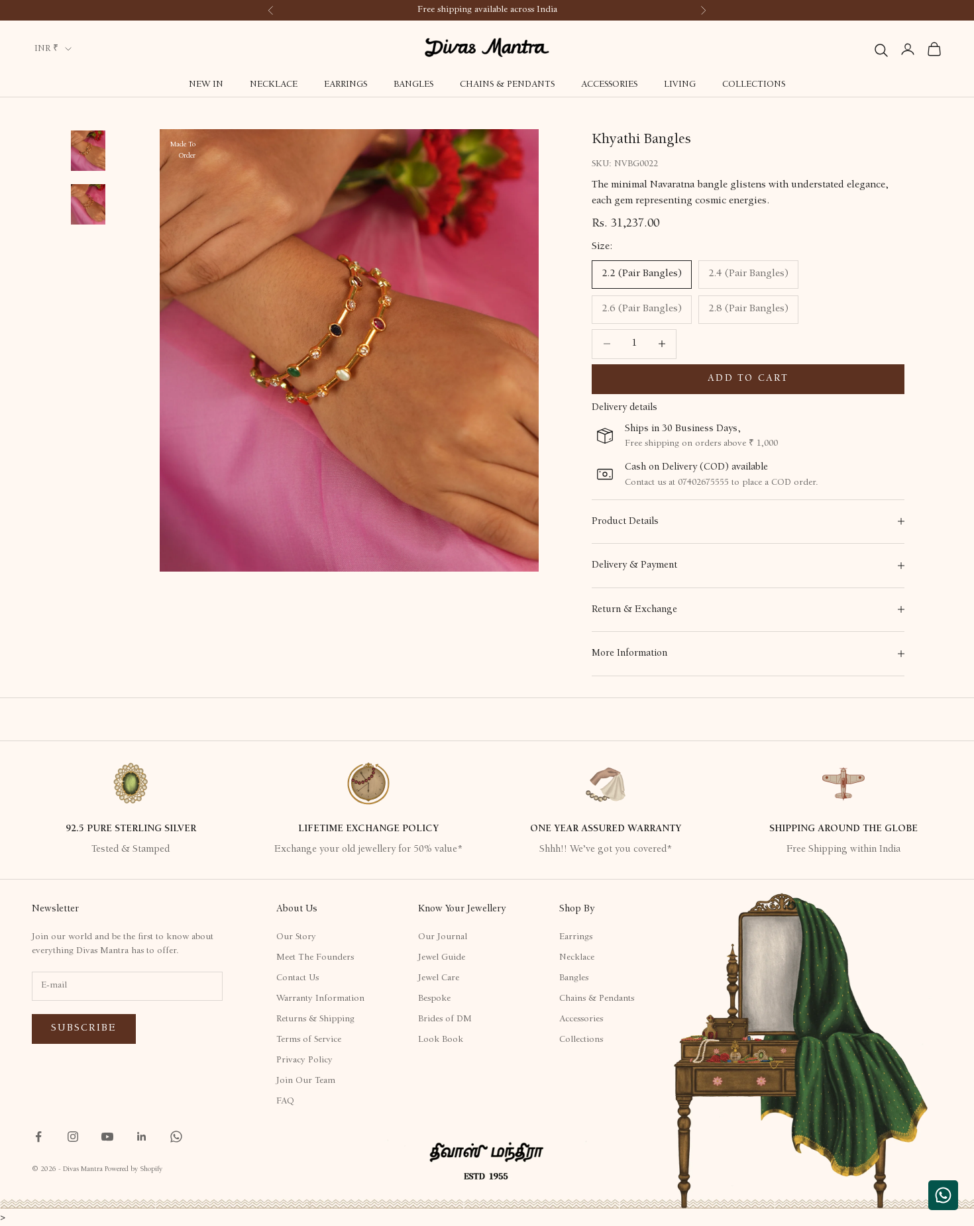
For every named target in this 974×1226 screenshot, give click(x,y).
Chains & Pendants (507, 84)
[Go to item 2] (88, 150)
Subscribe (84, 1028)
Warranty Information (320, 998)
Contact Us (297, 978)
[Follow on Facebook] (38, 1136)
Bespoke (434, 998)
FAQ (285, 1101)
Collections (753, 84)
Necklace (274, 84)
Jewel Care (438, 978)
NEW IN (206, 84)
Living (680, 84)
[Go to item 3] (88, 204)
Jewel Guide (441, 957)
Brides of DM (445, 1019)
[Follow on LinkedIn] (141, 1136)
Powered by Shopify (133, 1169)
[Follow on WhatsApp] (176, 1136)
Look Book (440, 1040)
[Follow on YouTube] (107, 1136)
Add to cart (748, 378)
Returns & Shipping (315, 1019)
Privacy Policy (304, 1060)
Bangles (413, 84)
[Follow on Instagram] (73, 1136)
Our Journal (442, 937)
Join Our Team (305, 1081)
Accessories (609, 84)
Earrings (345, 84)
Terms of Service (308, 1040)
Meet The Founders (315, 957)
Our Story (296, 937)
